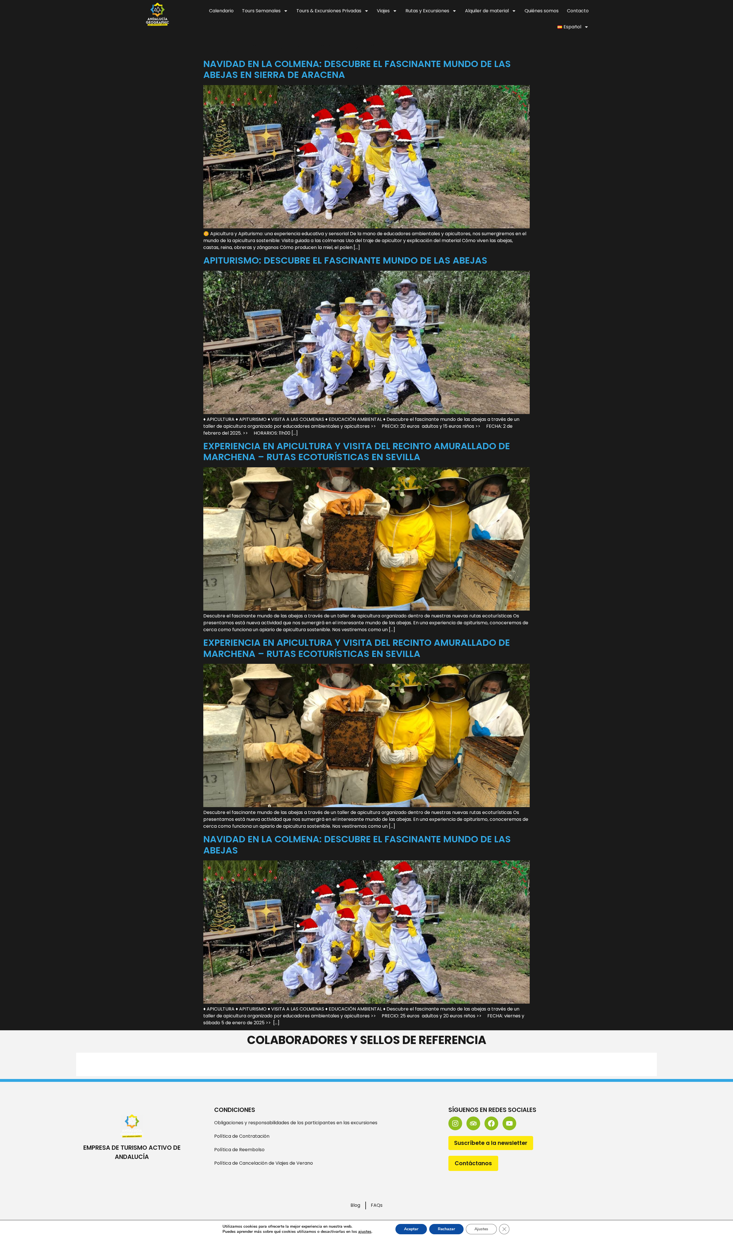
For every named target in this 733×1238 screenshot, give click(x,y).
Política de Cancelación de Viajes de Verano (263, 1163)
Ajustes (481, 1229)
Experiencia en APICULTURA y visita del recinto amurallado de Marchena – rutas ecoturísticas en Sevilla (356, 451)
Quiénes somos (542, 10)
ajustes (364, 1231)
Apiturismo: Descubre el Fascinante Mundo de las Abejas (345, 260)
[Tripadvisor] (473, 1123)
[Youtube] (509, 1123)
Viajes (383, 10)
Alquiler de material (487, 10)
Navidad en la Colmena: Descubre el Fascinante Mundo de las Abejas (357, 844)
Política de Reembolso (239, 1149)
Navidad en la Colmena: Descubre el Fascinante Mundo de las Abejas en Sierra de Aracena (357, 69)
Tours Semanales (261, 10)
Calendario (221, 10)
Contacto (578, 10)
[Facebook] (491, 1123)
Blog (355, 1205)
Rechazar (446, 1229)
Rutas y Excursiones (427, 10)
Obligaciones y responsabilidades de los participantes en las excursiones (295, 1122)
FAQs (377, 1205)
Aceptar (411, 1229)
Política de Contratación (241, 1136)
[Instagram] (455, 1123)
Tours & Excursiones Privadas (328, 10)
